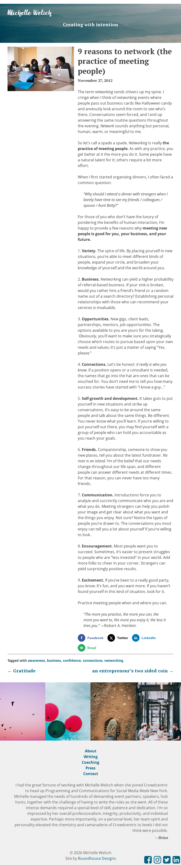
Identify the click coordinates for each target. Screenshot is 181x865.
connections (93, 660)
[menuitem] (148, 860)
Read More (22, 727)
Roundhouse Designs (97, 858)
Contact (90, 773)
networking (113, 660)
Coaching (90, 762)
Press (90, 768)
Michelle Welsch (30, 13)
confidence (72, 660)
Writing (91, 756)
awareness (36, 660)
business (54, 660)
